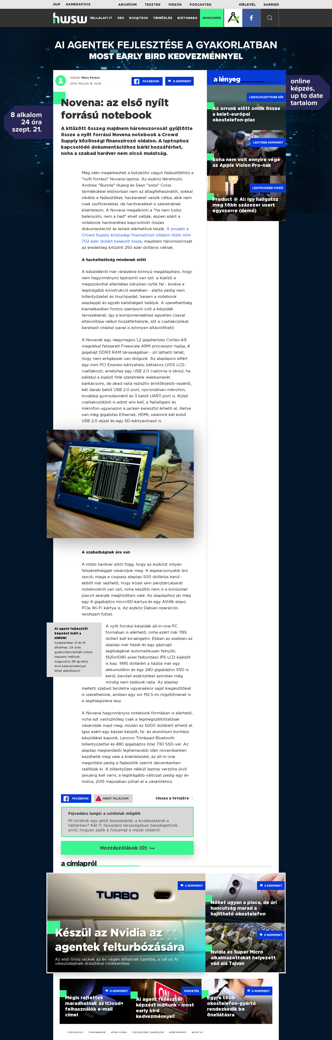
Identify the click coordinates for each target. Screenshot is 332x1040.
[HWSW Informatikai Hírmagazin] (70, 17)
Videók (175, 4)
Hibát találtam (116, 798)
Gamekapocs (78, 4)
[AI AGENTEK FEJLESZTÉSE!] (233, 18)
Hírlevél (247, 4)
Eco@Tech (138, 18)
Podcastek (200, 4)
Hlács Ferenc (90, 77)
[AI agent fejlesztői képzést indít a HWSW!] (74, 654)
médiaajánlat (97, 1032)
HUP (56, 4)
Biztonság (187, 18)
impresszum (75, 1032)
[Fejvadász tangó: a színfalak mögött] (127, 822)
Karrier (271, 4)
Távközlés (162, 18)
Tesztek (152, 4)
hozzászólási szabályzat (148, 1032)
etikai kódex (119, 1032)
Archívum (127, 4)
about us (197, 1032)
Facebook (151, 81)
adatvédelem (177, 1032)
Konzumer (212, 18)
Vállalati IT (101, 18)
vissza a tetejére (172, 798)
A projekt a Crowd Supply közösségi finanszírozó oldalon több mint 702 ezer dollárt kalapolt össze (136, 235)
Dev (120, 18)
